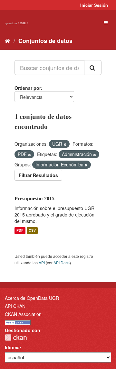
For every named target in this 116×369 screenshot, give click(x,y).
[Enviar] (93, 67)
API (42, 262)
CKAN (16, 337)
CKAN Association (23, 314)
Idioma (12, 347)
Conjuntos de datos (45, 41)
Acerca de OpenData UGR (32, 298)
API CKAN (15, 306)
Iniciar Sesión (94, 5)
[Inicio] (7, 40)
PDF (19, 230)
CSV (32, 230)
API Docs (61, 262)
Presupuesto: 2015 (34, 198)
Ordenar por (28, 88)
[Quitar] (64, 144)
